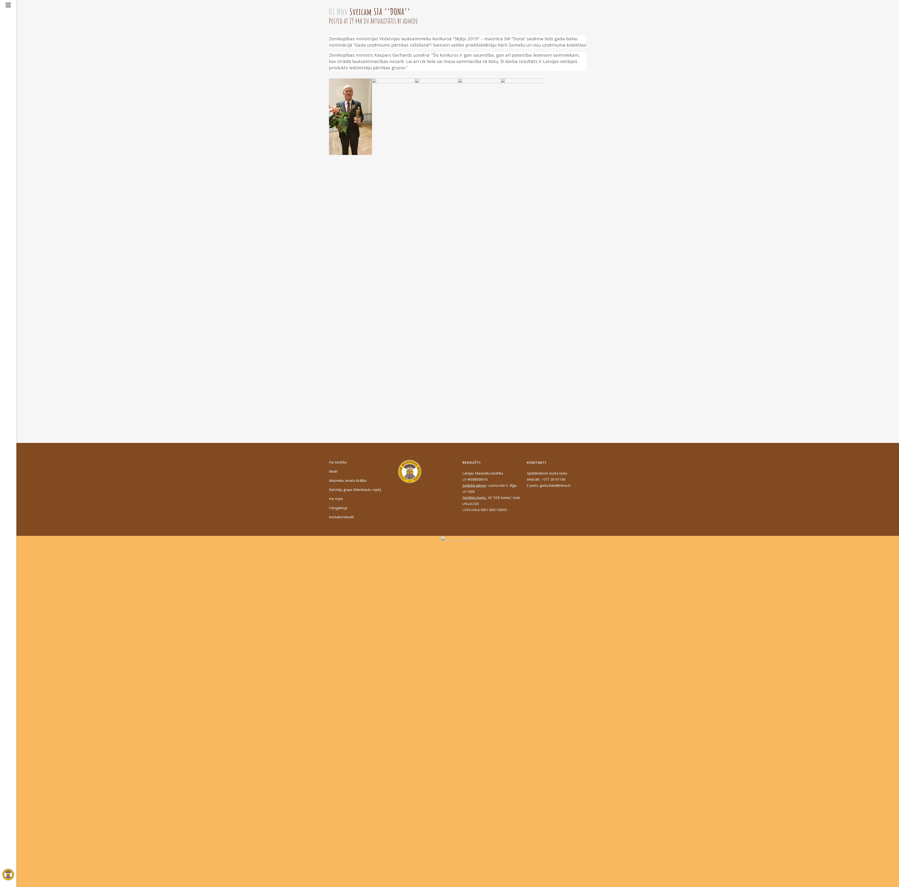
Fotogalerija (338, 508)
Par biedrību (338, 462)
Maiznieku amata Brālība (347, 480)
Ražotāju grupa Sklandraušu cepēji (355, 489)
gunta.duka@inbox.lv (555, 485)
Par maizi (336, 499)
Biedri (333, 471)
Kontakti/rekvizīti (341, 517)
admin (410, 21)
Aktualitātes (383, 21)
